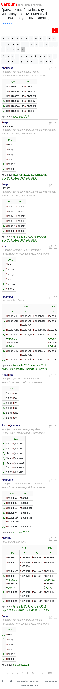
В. (4, 101)
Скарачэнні (8, 23)
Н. (4, 86)
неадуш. (12, 338)
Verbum (9, 4)
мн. (29, 81)
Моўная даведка (29, 685)
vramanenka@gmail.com (27, 681)
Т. (4, 106)
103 (50, 673)
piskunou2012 (21, 116)
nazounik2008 (38, 174)
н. (40, 311)
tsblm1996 (19, 178)
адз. (13, 81)
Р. (4, 91)
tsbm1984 (31, 178)
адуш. (10, 346)
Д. (4, 96)
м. (12, 311)
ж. (26, 311)
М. (3, 110)
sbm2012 (7, 178)
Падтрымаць (50, 681)
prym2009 (7, 369)
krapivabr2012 (21, 174)
